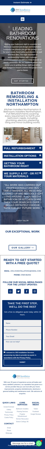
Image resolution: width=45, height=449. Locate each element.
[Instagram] (34, 291)
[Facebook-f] (26, 291)
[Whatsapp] (10, 291)
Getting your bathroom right (16, 164)
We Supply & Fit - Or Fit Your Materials (21, 175)
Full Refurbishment (19, 148)
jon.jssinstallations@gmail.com (22, 271)
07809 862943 (22, 275)
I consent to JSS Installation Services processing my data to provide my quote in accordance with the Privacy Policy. (20, 355)
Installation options (20, 155)
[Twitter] (18, 291)
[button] (22, 19)
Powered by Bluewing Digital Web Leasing (22, 445)
